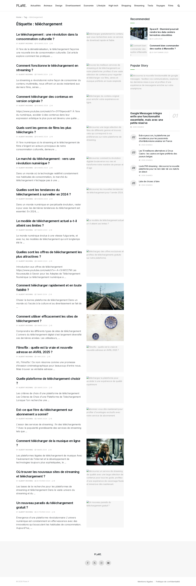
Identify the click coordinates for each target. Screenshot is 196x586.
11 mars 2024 (41, 230)
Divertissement (73, 5)
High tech (113, 5)
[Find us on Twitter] (94, 563)
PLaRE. (21, 5)
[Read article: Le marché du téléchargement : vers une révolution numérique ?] (105, 170)
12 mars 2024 (42, 199)
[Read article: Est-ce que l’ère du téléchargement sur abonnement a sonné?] (105, 421)
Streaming (139, 5)
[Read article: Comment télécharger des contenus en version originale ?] (105, 107)
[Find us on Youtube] (108, 563)
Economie (89, 5)
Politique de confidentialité (168, 581)
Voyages (160, 5)
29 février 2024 (43, 481)
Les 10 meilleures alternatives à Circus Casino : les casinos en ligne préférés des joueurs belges (158, 153)
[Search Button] (179, 5)
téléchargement (36, 17)
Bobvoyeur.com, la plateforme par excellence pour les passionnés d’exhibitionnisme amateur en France (155, 138)
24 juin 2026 (156, 39)
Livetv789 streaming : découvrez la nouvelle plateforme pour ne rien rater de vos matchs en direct (159, 169)
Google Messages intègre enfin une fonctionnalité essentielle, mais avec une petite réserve (146, 118)
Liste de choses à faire (149, 181)
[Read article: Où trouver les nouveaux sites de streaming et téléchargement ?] (105, 483)
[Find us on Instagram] (101, 563)
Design (58, 5)
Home (18, 17)
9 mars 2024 (41, 261)
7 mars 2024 (41, 294)
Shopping (126, 5)
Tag (25, 17)
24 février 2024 (43, 512)
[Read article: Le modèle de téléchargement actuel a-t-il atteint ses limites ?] (105, 232)
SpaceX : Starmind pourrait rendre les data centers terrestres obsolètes (164, 32)
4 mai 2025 (40, 357)
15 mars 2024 (42, 168)
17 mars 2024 (42, 74)
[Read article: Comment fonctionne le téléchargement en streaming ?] (105, 76)
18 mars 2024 (42, 43)
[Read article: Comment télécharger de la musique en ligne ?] (105, 452)
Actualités (36, 5)
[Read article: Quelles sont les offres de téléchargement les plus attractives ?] (105, 263)
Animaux (48, 5)
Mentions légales (145, 581)
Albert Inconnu (26, 43)
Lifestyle (101, 5)
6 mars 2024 (41, 325)
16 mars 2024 (42, 106)
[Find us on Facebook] (87, 563)
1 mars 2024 (41, 450)
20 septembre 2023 (159, 52)
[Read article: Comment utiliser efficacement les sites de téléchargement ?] (105, 327)
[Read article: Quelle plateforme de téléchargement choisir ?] (105, 389)
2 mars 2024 (41, 419)
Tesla (150, 5)
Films (170, 5)
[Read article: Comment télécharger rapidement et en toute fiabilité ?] (105, 296)
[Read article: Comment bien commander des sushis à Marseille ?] (139, 50)
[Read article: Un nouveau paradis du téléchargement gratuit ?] (105, 514)
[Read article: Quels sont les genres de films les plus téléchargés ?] (105, 139)
